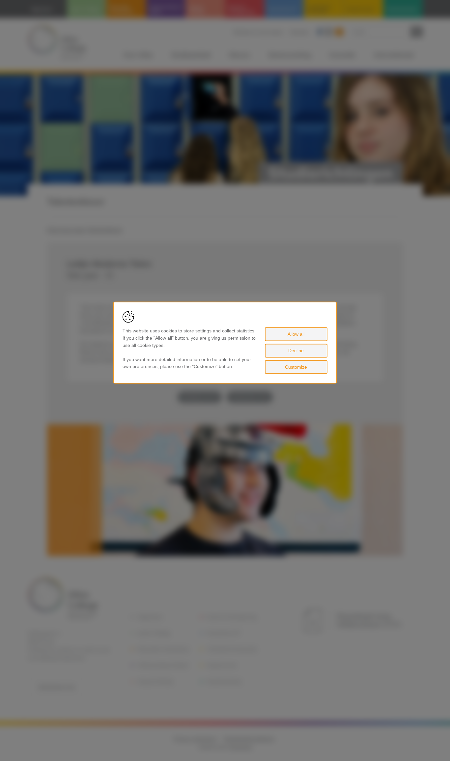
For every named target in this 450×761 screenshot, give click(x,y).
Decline (296, 350)
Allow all (296, 334)
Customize (296, 366)
